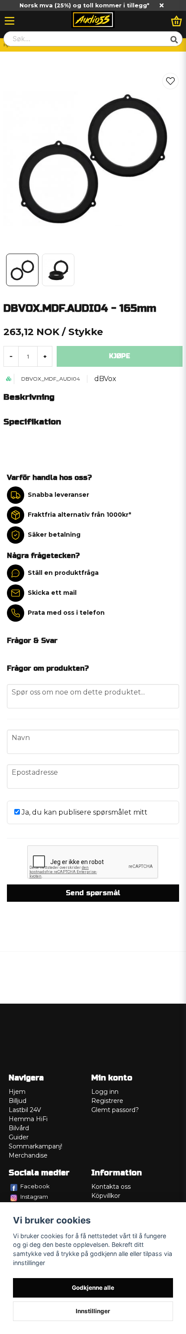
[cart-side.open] (176, 20)
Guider (19, 1137)
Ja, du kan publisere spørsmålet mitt (84, 812)
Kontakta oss (111, 1186)
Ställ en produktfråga (63, 573)
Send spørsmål (93, 893)
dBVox (105, 379)
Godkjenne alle (93, 1287)
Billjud (17, 1101)
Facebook (35, 1186)
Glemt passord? (115, 1110)
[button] (170, 81)
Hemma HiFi (28, 1119)
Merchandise (28, 1155)
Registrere (107, 1101)
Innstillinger (93, 1311)
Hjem (17, 1092)
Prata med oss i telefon (66, 612)
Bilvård (19, 1128)
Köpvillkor (105, 1196)
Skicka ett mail (52, 593)
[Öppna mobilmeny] (9, 20)
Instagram (34, 1196)
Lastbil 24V (25, 1110)
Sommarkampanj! (35, 1146)
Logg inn (105, 1092)
